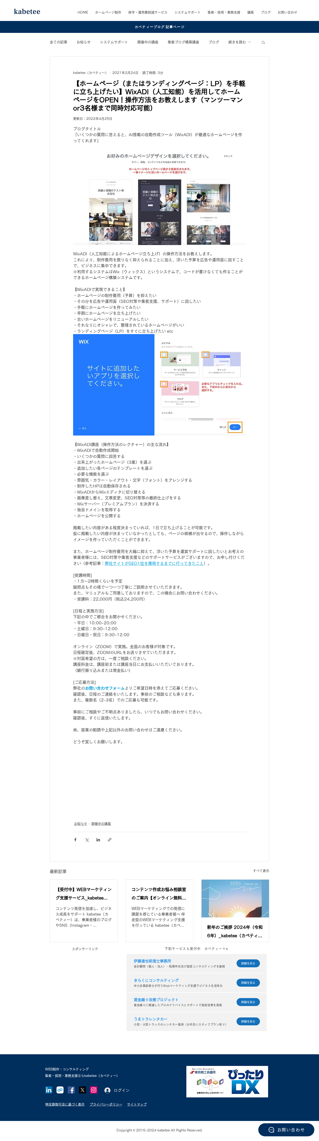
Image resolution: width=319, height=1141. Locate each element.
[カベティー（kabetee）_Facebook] (71, 1089)
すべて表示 (261, 870)
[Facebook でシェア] (75, 839)
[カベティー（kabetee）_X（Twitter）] (82, 1089)
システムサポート (114, 42)
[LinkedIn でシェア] (98, 839)
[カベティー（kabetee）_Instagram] (93, 1089)
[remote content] (159, 780)
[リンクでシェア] (109, 839)
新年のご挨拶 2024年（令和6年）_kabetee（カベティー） (235, 932)
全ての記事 (58, 42)
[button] (224, 12)
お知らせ (84, 42)
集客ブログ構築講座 (183, 42)
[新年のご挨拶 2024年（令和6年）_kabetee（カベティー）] (235, 898)
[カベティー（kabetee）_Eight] (60, 1089)
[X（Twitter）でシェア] (87, 839)
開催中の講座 (147, 42)
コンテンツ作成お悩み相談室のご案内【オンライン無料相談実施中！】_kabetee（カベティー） (158, 894)
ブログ (214, 42)
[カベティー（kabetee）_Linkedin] (48, 1089)
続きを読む (237, 42)
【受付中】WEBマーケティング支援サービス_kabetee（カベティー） (84, 894)
